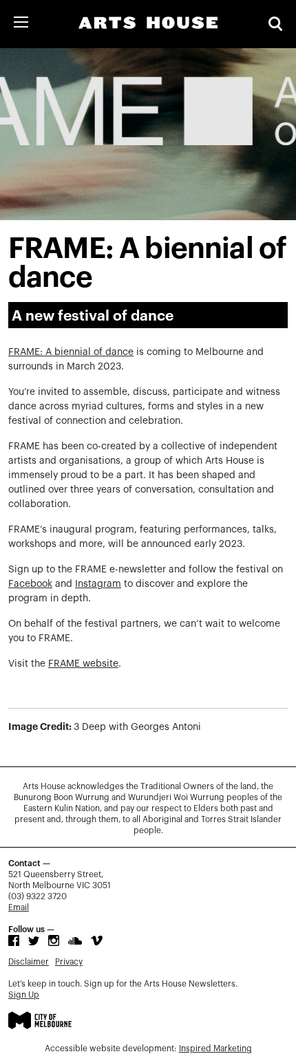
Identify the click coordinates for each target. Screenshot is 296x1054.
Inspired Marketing (215, 1048)
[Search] (275, 24)
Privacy (69, 962)
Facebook (30, 584)
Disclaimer (28, 962)
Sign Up (23, 995)
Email (18, 907)
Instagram (98, 584)
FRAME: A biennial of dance (71, 352)
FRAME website (83, 664)
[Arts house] (148, 23)
